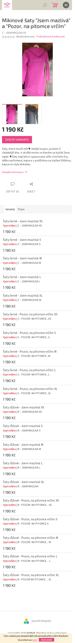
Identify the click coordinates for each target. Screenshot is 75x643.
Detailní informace (13, 172)
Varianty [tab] (10, 209)
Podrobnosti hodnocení (50, 37)
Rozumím (46, 639)
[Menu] (66, 5)
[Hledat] (45, 5)
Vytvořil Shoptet (41, 621)
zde (35, 640)
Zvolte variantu (17, 139)
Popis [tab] (21, 209)
